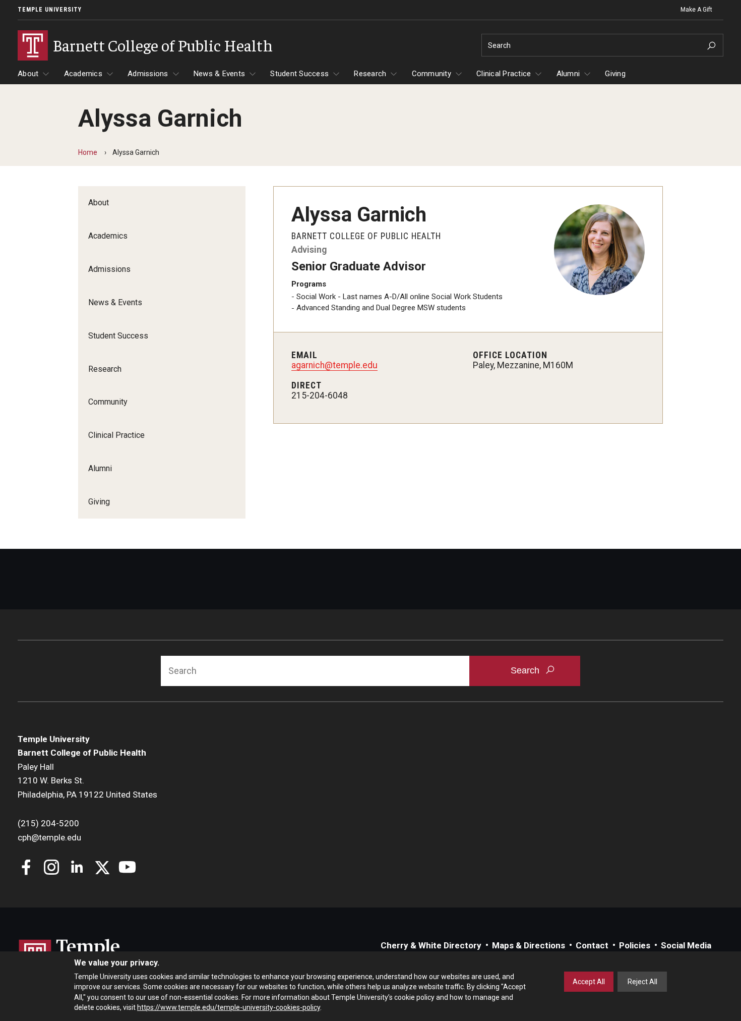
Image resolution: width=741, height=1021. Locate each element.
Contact (592, 945)
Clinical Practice (503, 73)
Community (431, 73)
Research (370, 73)
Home (87, 152)
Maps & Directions (528, 945)
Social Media (686, 945)
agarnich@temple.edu (334, 365)
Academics (83, 73)
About (28, 73)
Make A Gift (696, 9)
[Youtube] (127, 868)
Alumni (568, 73)
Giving (615, 73)
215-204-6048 (319, 395)
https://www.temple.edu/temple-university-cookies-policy (228, 1007)
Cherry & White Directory (431, 945)
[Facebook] (26, 868)
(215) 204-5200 (48, 823)
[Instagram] (51, 868)
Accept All (589, 982)
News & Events (219, 73)
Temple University (50, 9)
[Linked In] (77, 868)
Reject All (642, 982)
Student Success (299, 73)
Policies (634, 945)
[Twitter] (102, 868)
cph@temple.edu (49, 837)
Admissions (148, 73)
